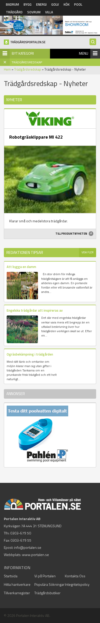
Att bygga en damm (21, 266)
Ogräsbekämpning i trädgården (30, 354)
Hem (7, 69)
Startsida (10, 576)
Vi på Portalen (45, 576)
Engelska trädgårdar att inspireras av (35, 310)
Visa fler (88, 252)
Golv (55, 4)
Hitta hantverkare (17, 584)
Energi (41, 4)
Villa (49, 12)
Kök (66, 4)
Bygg (28, 4)
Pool (78, 4)
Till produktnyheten (71, 234)
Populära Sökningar (49, 584)
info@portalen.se (27, 547)
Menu (83, 53)
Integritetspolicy (77, 584)
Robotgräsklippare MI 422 (36, 136)
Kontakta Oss (75, 576)
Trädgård (14, 12)
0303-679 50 (20, 533)
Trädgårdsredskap (27, 69)
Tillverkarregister (17, 593)
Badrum (12, 4)
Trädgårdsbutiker (47, 593)
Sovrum (34, 12)
